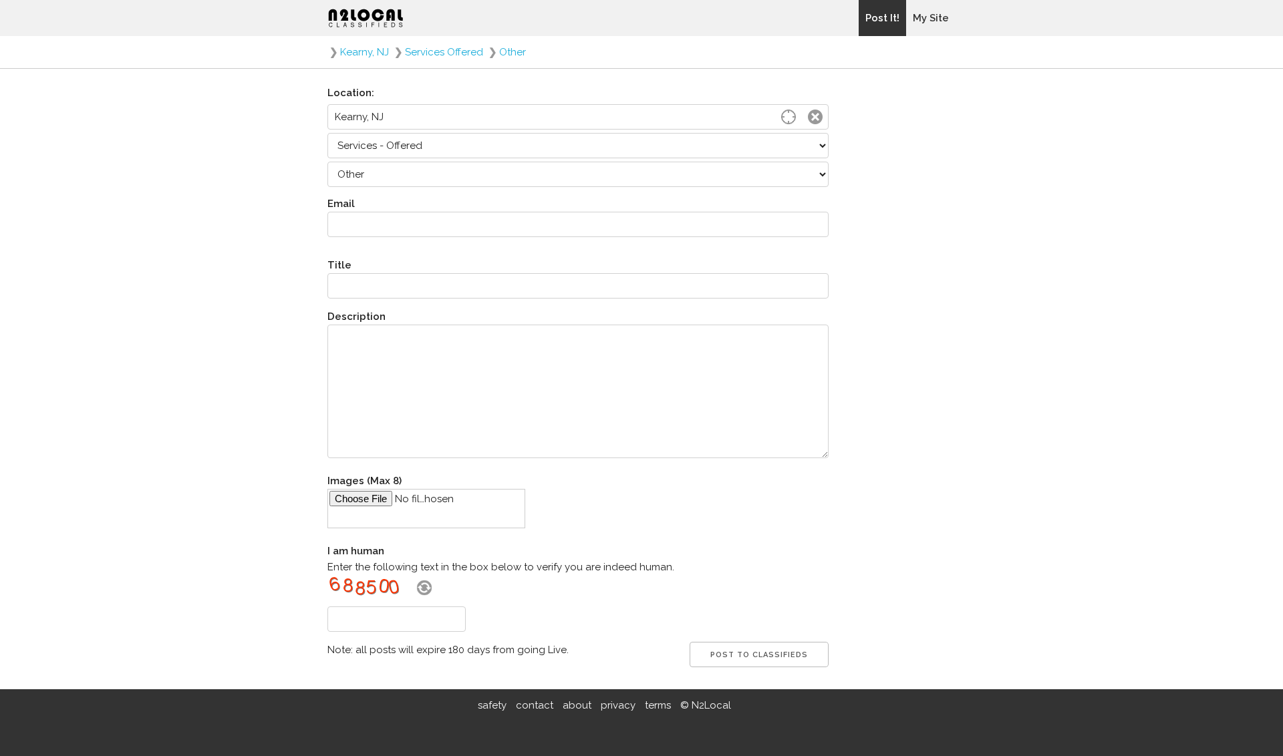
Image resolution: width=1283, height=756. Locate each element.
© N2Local (705, 705)
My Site (931, 18)
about (577, 705)
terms (658, 705)
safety (492, 705)
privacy (618, 705)
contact (534, 705)
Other (512, 52)
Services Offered (444, 52)
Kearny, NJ (364, 52)
